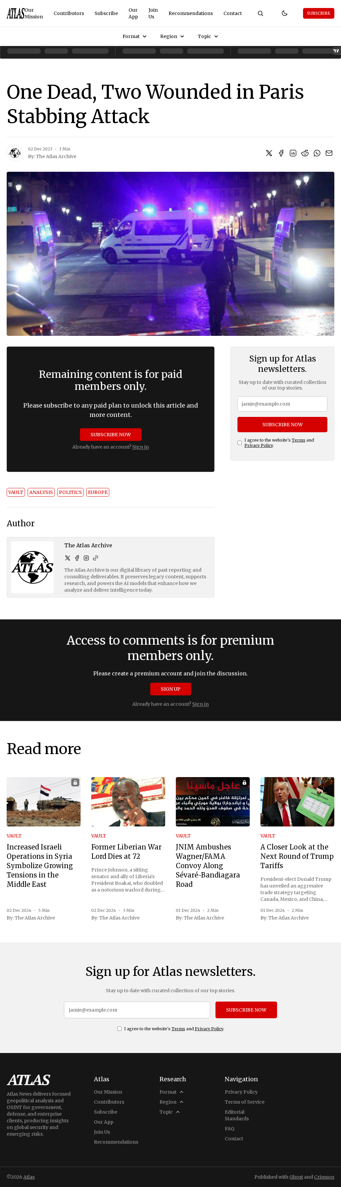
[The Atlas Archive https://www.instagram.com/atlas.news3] (86, 558)
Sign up (170, 689)
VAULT (15, 492)
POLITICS (70, 492)
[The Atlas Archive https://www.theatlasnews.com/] (95, 558)
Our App (133, 13)
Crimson (324, 1177)
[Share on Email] (329, 153)
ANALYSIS (41, 492)
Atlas (29, 1177)
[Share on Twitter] (269, 153)
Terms (298, 440)
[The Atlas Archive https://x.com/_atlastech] (67, 558)
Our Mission (34, 13)
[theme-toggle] (284, 13)
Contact (232, 13)
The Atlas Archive (56, 156)
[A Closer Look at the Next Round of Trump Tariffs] (297, 801)
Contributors (69, 13)
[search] (260, 13)
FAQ (229, 1129)
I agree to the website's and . (279, 443)
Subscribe (106, 13)
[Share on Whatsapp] (317, 153)
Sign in (140, 447)
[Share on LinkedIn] (293, 153)
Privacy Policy (258, 445)
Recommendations (191, 13)
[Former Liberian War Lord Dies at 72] (128, 801)
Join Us (153, 13)
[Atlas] (16, 13)
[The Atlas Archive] (15, 153)
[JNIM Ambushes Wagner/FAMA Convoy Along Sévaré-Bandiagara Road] (213, 801)
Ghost (296, 1177)
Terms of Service (244, 1102)
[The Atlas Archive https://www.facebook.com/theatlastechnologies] (77, 558)
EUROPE (98, 492)
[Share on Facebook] (281, 153)
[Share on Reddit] (305, 153)
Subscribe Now (111, 435)
